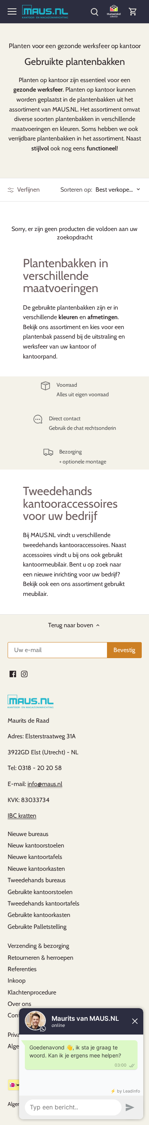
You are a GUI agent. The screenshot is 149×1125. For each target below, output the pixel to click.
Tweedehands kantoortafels (43, 903)
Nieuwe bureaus (28, 834)
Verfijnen (28, 189)
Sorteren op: (76, 190)
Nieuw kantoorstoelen (36, 845)
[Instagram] (24, 673)
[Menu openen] (12, 11)
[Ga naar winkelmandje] (133, 11)
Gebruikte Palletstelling (37, 926)
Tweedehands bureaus (37, 880)
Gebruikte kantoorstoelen (40, 892)
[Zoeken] (94, 11)
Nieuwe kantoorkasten (36, 868)
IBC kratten (22, 815)
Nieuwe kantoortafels (35, 856)
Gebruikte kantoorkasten (39, 914)
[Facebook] (13, 673)
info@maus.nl (45, 784)
